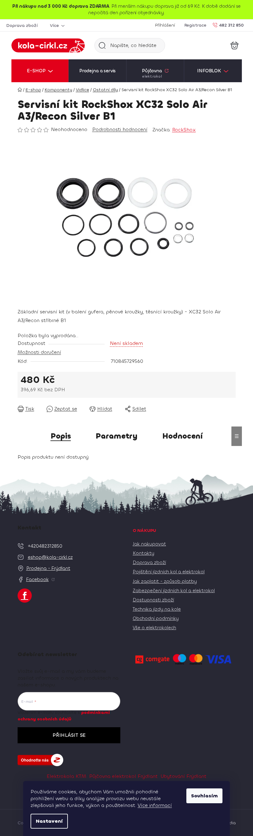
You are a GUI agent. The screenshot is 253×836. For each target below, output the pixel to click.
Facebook (37, 579)
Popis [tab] (61, 436)
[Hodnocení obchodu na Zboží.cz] (40, 760)
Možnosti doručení (39, 352)
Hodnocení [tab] (182, 436)
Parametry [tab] (117, 436)
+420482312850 (45, 546)
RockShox (184, 129)
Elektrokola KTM (66, 776)
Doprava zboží (22, 25)
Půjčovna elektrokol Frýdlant (123, 776)
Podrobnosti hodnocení (119, 129)
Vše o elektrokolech (154, 628)
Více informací (155, 805)
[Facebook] (25, 595)
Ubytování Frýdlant (183, 776)
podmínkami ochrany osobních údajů (64, 716)
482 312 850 (231, 25)
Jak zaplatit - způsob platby (165, 581)
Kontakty (143, 553)
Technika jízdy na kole (157, 609)
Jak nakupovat (149, 544)
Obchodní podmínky (156, 618)
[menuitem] (40, 70)
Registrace (195, 25)
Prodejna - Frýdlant (48, 568)
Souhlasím (204, 795)
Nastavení (49, 821)
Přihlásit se (68, 735)
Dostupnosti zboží (153, 600)
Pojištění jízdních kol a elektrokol (169, 572)
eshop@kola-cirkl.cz (50, 557)
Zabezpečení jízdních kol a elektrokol (174, 591)
